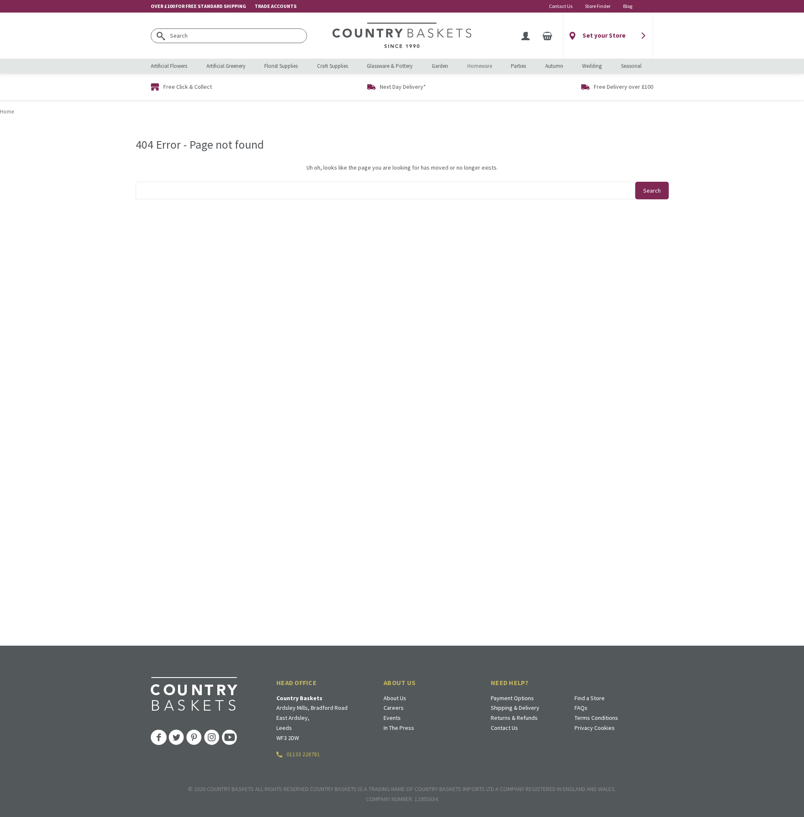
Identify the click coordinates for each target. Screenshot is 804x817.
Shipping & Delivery (515, 707)
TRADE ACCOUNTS (275, 6)
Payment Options (512, 698)
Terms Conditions (596, 718)
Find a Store (590, 698)
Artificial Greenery (225, 66)
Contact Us (560, 6)
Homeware (479, 66)
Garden (440, 66)
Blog (627, 6)
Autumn (554, 66)
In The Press (399, 728)
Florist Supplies (281, 66)
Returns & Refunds (514, 718)
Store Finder (598, 6)
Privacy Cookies (595, 728)
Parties (518, 66)
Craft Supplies (332, 66)
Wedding (592, 66)
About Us (395, 698)
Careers (394, 707)
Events (392, 718)
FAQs (581, 707)
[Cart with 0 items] (547, 36)
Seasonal (631, 66)
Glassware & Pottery (389, 66)
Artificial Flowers (169, 66)
